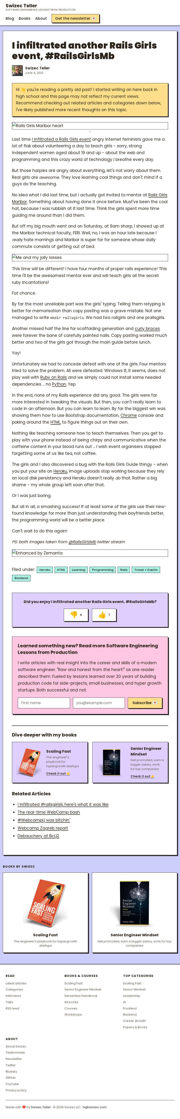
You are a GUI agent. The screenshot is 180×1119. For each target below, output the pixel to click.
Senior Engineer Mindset (82, 989)
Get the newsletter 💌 (75, 18)
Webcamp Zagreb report (43, 828)
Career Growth (134, 1021)
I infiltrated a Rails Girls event (61, 139)
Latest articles (16, 983)
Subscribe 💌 (144, 703)
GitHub (11, 1077)
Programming (102, 570)
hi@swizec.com (95, 1107)
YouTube (12, 1084)
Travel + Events (146, 570)
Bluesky (11, 1071)
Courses (70, 1008)
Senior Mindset (134, 989)
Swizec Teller (41, 7)
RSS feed (12, 1008)
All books (71, 1002)
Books (24, 18)
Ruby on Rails (53, 377)
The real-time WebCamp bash (49, 812)
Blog (10, 18)
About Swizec (16, 1046)
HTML (55, 422)
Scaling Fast (73, 983)
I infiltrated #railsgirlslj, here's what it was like (63, 804)
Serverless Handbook (81, 996)
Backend (21, 578)
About (41, 18)
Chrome (128, 415)
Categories (14, 989)
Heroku (60, 471)
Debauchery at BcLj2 (38, 836)
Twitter (11, 1065)
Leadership (131, 996)
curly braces (147, 328)
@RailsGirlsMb (82, 542)
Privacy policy (16, 1090)
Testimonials (15, 1052)
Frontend (130, 1008)
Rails (124, 570)
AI (124, 1002)
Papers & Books (135, 1027)
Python (59, 384)
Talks (9, 1002)
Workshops (73, 1014)
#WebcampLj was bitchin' (44, 820)
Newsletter (14, 1059)
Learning (78, 570)
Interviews (13, 996)
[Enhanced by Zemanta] (90, 553)
